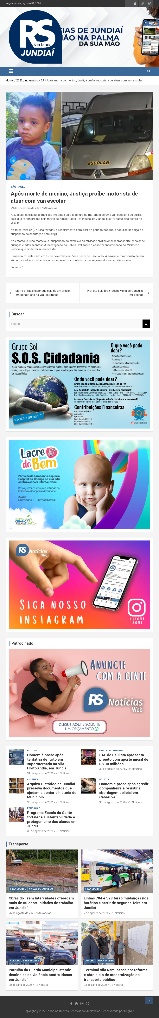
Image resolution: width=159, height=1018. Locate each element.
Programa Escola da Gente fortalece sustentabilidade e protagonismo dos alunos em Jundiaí (52, 819)
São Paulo (18, 186)
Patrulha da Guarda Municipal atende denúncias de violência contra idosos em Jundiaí (40, 975)
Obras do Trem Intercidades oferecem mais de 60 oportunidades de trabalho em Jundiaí (41, 903)
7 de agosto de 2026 (96, 913)
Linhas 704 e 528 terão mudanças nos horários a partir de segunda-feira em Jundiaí (116, 903)
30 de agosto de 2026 (112, 768)
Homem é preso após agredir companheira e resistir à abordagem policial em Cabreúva (124, 790)
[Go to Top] (149, 1000)
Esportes (105, 750)
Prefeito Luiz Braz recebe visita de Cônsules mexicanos (115, 293)
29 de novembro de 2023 (26, 208)
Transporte (18, 844)
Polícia (32, 750)
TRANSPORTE (18, 889)
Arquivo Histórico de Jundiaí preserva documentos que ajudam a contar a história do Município (51, 790)
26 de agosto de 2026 (22, 913)
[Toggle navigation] (11, 71)
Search (146, 324)
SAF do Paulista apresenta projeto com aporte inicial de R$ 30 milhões (123, 759)
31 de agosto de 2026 (40, 773)
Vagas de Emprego (41, 889)
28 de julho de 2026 (20, 984)
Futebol (118, 750)
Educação (33, 808)
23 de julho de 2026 (95, 984)
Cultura (32, 779)
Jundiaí (89, 960)
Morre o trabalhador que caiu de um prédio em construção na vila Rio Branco (43, 293)
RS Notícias (50, 208)
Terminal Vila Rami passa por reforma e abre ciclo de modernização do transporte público (116, 975)
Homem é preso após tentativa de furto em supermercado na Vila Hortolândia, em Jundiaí (47, 761)
